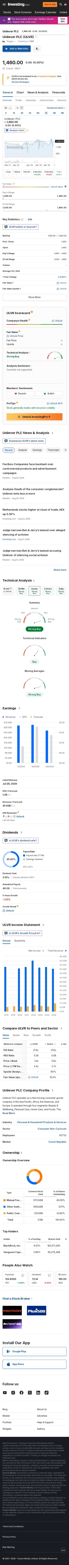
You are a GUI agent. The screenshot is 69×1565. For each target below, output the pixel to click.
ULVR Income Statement (21, 925)
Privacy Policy (9, 1537)
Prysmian (9, 1274)
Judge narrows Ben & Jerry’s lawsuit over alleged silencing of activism (34, 532)
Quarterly (19, 940)
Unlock (35, 1077)
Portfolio (7, 1422)
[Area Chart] (10, 108)
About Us (42, 1409)
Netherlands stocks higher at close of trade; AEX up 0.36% (34, 512)
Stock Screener (23, 12)
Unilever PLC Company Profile (26, 1090)
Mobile (6, 1415)
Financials (58, 92)
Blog (5, 1409)
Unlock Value (57, 187)
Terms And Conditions (13, 1526)
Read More (9, 1113)
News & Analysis (38, 92)
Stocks (7, 12)
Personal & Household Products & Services (41, 1122)
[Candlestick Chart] (6, 108)
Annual (6, 940)
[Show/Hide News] (21, 108)
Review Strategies (20, 82)
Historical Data (46, 100)
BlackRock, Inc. (12, 1245)
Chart (20, 92)
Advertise (42, 1415)
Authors (41, 1428)
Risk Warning (9, 1547)
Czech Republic (57, 1141)
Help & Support (45, 1422)
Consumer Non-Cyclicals (52, 1128)
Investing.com (9, 539)
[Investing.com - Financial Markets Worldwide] (19, 4)
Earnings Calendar (45, 12)
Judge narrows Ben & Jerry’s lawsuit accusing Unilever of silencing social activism (32, 553)
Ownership (31, 100)
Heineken (36, 1274)
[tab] (7, 591)
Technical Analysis (17, 580)
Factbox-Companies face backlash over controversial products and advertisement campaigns (29, 469)
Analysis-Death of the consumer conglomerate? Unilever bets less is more (33, 491)
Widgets (7, 1428)
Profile (19, 100)
